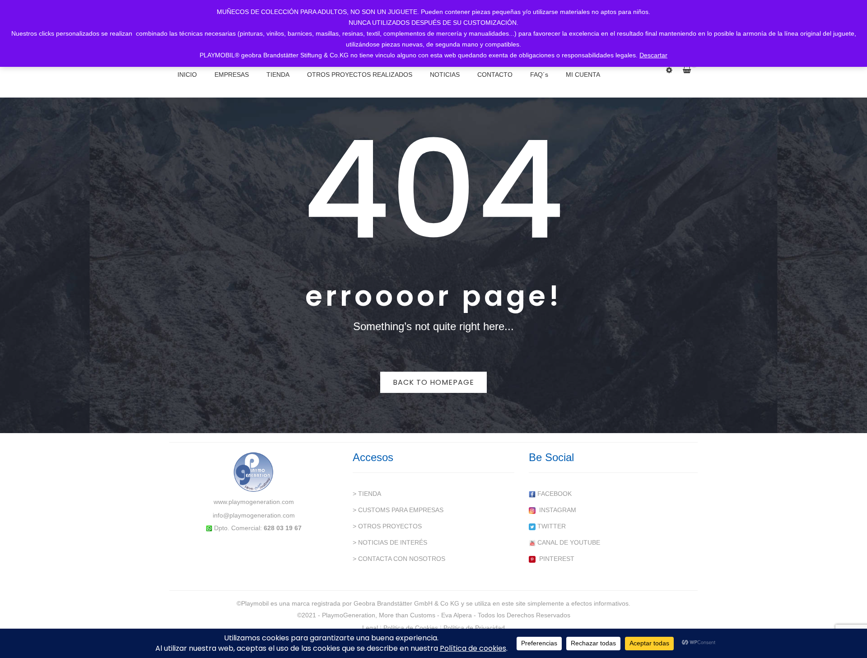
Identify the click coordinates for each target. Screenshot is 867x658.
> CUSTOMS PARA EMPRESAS (398, 509)
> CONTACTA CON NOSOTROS (399, 558)
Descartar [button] (653, 55)
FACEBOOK (554, 493)
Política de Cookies (410, 627)
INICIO (187, 74)
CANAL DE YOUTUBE (568, 542)
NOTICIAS (445, 74)
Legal (370, 627)
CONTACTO (495, 74)
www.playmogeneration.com (254, 501)
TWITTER (551, 526)
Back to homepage (433, 382)
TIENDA (277, 74)
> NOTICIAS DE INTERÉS (390, 542)
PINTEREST (555, 558)
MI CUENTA (583, 74)
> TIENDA (367, 493)
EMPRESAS (231, 74)
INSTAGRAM (556, 509)
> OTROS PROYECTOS (387, 526)
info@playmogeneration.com (254, 515)
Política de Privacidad (474, 627)
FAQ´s (539, 74)
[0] (690, 70)
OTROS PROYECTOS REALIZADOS (359, 74)
